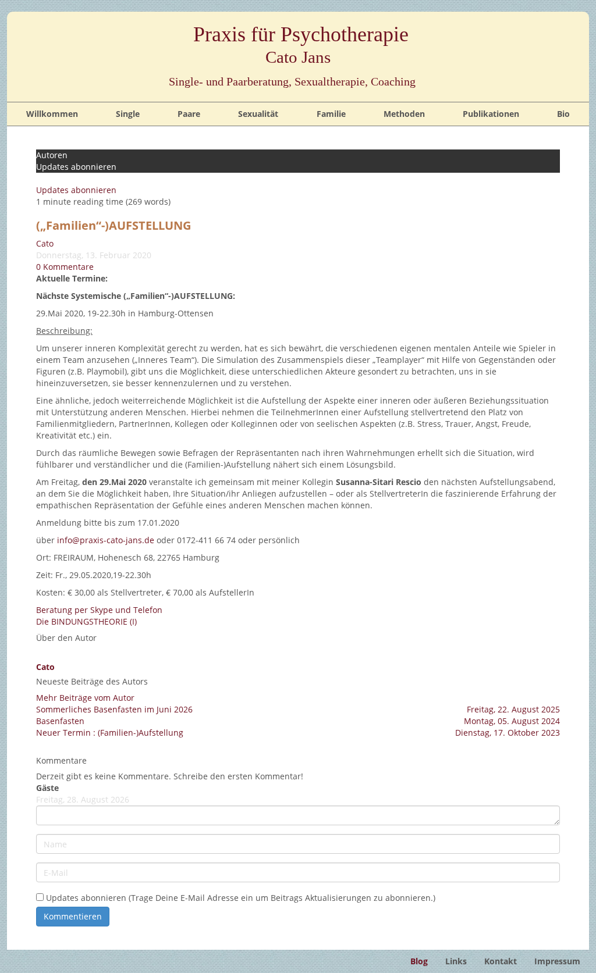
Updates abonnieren (76, 189)
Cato (45, 243)
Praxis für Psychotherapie (301, 44)
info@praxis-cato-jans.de (105, 540)
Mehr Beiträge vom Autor (85, 697)
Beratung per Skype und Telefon (99, 609)
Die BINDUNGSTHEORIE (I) (86, 621)
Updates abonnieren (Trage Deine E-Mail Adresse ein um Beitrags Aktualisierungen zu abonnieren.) (240, 897)
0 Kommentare (65, 266)
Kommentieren (73, 916)
